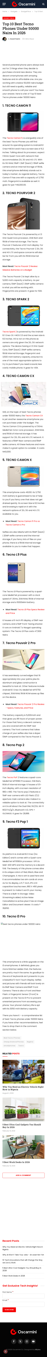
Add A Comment (23, 1175)
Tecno (21, 1045)
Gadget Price (9, 18)
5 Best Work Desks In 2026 (16, 1162)
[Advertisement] (23, 1210)
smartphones (9, 1045)
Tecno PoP (12, 777)
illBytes (37, 1349)
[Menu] (4, 4)
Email (6, 1300)
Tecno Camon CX (34, 415)
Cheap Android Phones (14, 1042)
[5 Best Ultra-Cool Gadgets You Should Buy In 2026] (23, 1109)
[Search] (43, 4)
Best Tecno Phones (12, 1038)
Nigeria (30, 1042)
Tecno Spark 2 (10, 331)
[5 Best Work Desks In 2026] (23, 1147)
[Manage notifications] (6, 1351)
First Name (8, 1292)
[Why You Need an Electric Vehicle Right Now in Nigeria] (23, 1071)
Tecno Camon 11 (15, 138)
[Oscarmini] (23, 4)
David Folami (15, 39)
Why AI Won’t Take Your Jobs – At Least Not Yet (23, 1255)
